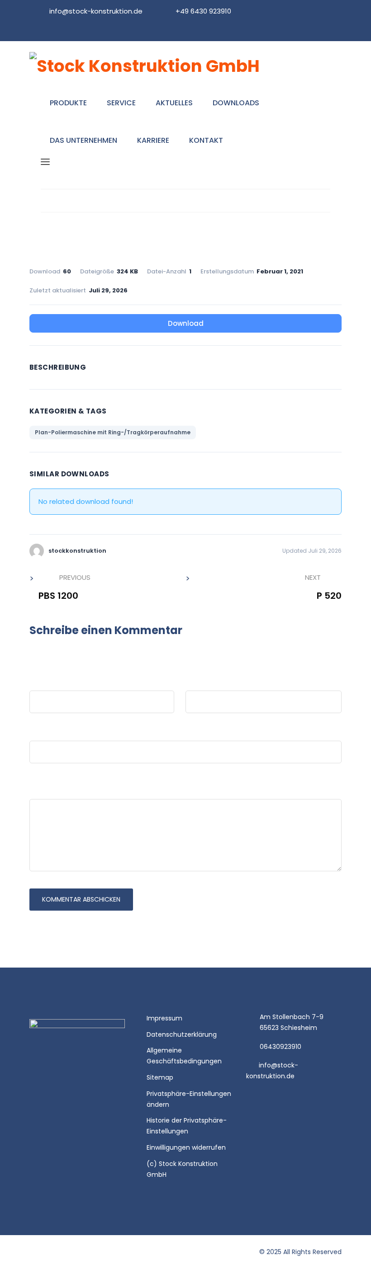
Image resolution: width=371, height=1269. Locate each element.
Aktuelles (174, 103)
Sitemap (160, 1077)
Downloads (236, 103)
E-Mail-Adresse (211, 681)
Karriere (153, 140)
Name (39, 681)
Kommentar (52, 789)
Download (186, 323)
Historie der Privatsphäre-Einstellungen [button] (187, 1126)
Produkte (68, 103)
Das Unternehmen (83, 140)
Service (121, 103)
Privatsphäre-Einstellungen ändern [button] (189, 1099)
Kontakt (206, 140)
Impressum (164, 1018)
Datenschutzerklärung (182, 1034)
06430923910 (280, 1046)
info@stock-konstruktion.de (96, 11)
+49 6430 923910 (203, 11)
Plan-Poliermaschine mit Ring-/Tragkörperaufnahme (112, 432)
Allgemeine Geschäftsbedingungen (184, 1056)
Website (43, 731)
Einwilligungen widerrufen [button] (186, 1147)
